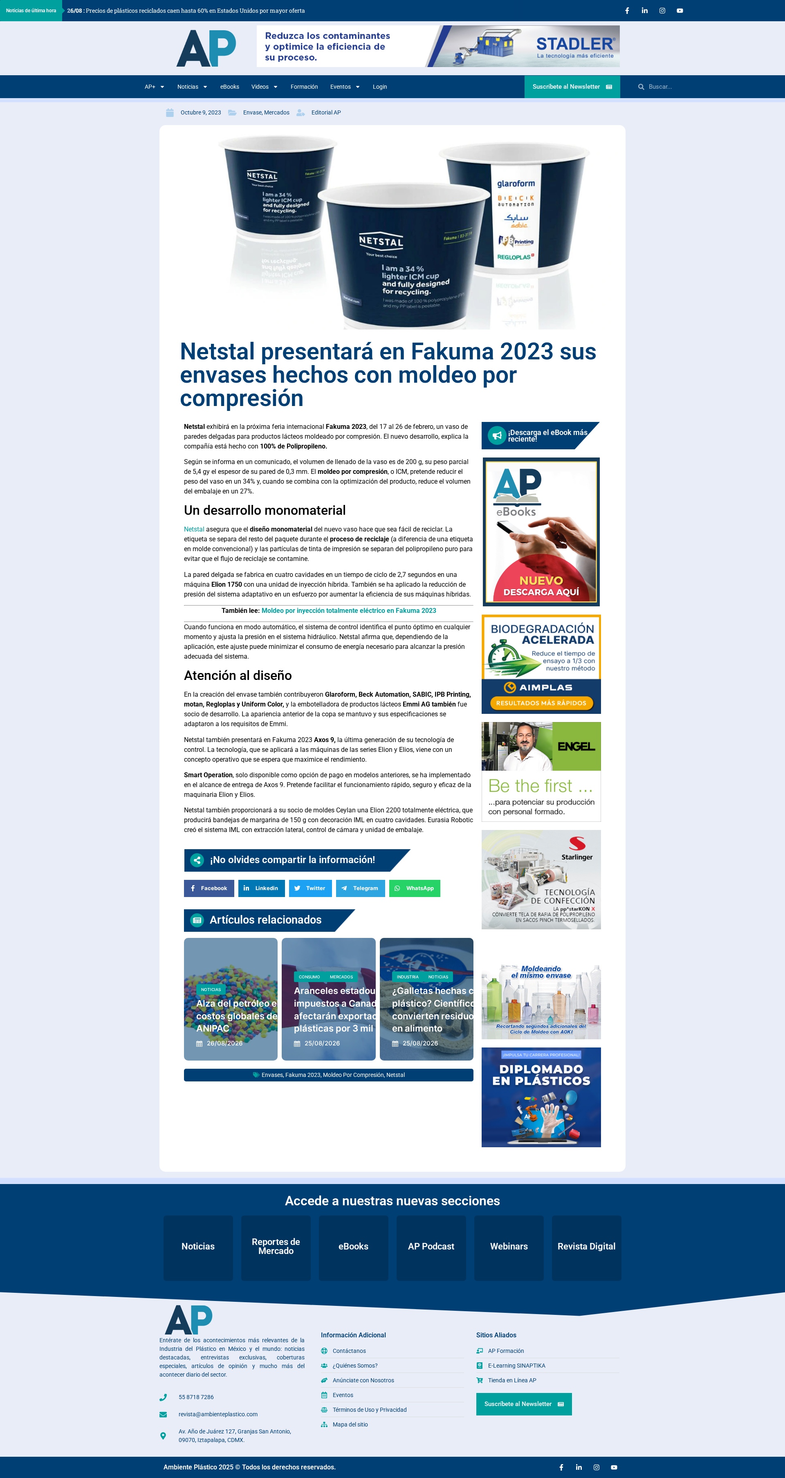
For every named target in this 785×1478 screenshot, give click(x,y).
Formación (304, 86)
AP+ (150, 86)
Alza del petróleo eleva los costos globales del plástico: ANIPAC (257, 1016)
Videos (260, 86)
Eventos (340, 86)
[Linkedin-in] (644, 10)
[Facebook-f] (627, 10)
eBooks (229, 86)
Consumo (309, 976)
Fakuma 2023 (303, 1075)
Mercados (276, 112)
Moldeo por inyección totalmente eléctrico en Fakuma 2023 (349, 611)
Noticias (187, 86)
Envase (252, 112)
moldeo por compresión (353, 1075)
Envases (272, 1075)
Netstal (194, 529)
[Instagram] (662, 10)
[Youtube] (679, 10)
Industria (408, 976)
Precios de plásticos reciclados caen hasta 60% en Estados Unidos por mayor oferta (186, 10)
